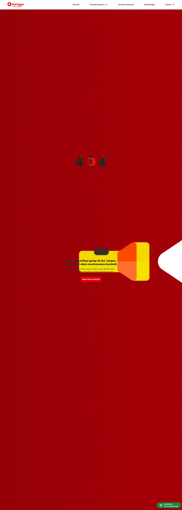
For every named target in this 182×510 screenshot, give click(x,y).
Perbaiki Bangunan (97, 4)
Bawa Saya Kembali (91, 279)
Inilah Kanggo (149, 4)
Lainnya (168, 4)
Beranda (76, 4)
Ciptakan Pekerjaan (126, 4)
